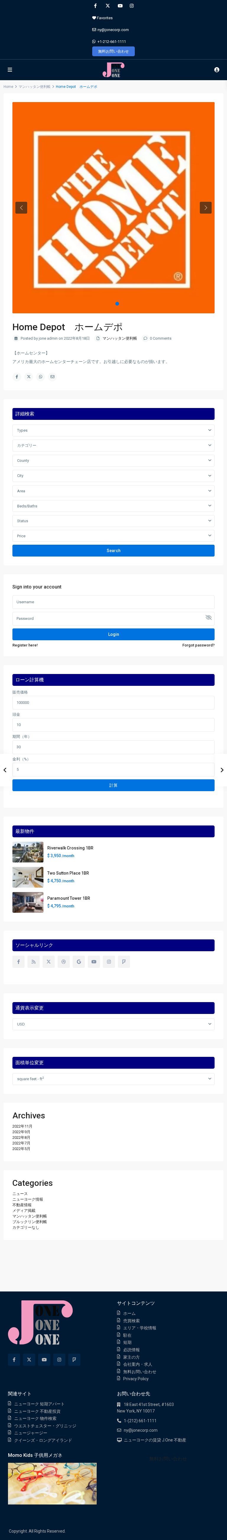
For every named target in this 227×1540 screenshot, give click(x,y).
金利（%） (21, 759)
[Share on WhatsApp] (40, 376)
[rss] (33, 962)
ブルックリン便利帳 (29, 1222)
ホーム (129, 1313)
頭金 (16, 714)
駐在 (127, 1335)
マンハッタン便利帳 (35, 87)
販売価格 (20, 692)
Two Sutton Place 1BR (68, 873)
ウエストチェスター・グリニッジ (45, 1425)
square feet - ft (30, 1078)
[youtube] (120, 6)
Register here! (25, 645)
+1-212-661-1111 (112, 41)
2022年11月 (22, 1126)
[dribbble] (64, 962)
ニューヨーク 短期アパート (39, 1404)
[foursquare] (124, 962)
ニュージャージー (30, 1433)
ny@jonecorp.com (113, 30)
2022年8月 (21, 1137)
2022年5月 (21, 1148)
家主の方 (131, 1357)
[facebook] (95, 6)
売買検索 (131, 1320)
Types (22, 430)
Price (21, 536)
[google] (79, 962)
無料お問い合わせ (113, 51)
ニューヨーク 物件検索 (35, 1418)
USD (21, 1024)
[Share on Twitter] (28, 376)
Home (8, 87)
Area (21, 491)
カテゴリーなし (25, 1227)
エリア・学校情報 (139, 1327)
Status (22, 521)
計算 (113, 785)
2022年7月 (21, 1143)
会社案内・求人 (137, 1364)
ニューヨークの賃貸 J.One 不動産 (155, 1440)
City (20, 475)
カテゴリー (26, 445)
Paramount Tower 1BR (68, 898)
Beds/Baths (27, 506)
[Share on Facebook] (16, 376)
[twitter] (107, 6)
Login (113, 634)
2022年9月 (21, 1132)
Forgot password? (198, 645)
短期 (127, 1342)
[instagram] (132, 6)
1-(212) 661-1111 (140, 1420)
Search (114, 550)
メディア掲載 (23, 1210)
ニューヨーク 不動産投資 (37, 1411)
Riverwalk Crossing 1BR (70, 848)
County (23, 460)
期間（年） (22, 737)
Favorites (104, 18)
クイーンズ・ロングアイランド (43, 1440)
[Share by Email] (52, 376)
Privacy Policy (136, 1378)
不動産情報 (22, 1205)
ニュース (20, 1193)
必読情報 (131, 1349)
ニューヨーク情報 (27, 1199)
